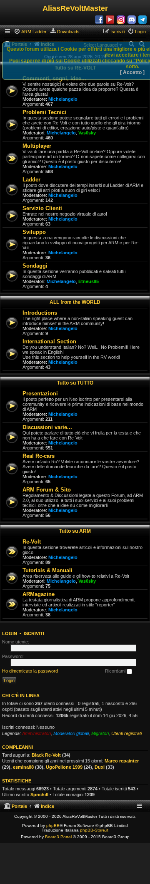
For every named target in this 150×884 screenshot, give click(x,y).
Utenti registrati (126, 733)
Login (9, 633)
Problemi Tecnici (44, 112)
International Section (49, 341)
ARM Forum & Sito (46, 490)
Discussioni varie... (47, 427)
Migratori (100, 733)
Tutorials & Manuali (47, 570)
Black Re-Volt (46, 754)
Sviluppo (34, 232)
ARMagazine (38, 594)
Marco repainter (122, 760)
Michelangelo (63, 99)
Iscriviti (34, 633)
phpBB (53, 825)
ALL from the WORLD (75, 302)
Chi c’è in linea (21, 695)
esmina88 (23, 767)
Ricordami (116, 670)
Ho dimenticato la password (30, 670)
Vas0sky (87, 132)
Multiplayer (36, 146)
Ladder (31, 179)
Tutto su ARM (75, 531)
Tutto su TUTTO (75, 383)
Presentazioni (40, 393)
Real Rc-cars (38, 456)
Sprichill (39, 794)
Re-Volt (31, 542)
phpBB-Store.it (94, 830)
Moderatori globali (71, 733)
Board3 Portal (58, 836)
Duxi (100, 767)
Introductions (39, 313)
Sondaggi (35, 266)
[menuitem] (30, 31)
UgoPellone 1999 (64, 767)
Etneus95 (88, 281)
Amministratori (36, 733)
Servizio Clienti (42, 208)
